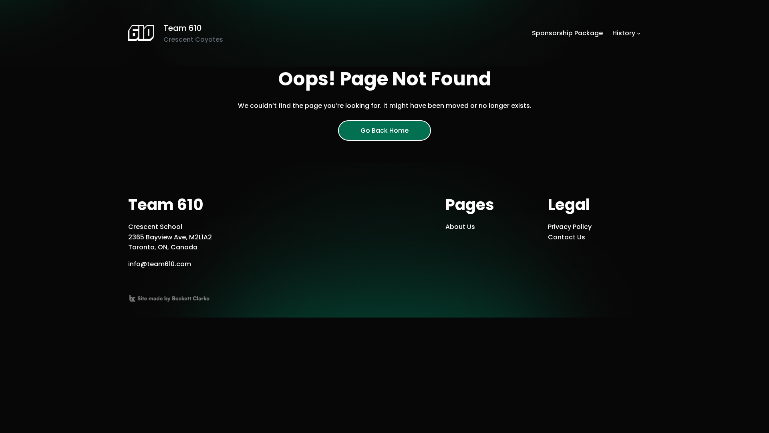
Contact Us (566, 237)
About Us (460, 226)
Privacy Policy (570, 226)
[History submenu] (639, 33)
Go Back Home (384, 130)
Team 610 (182, 28)
